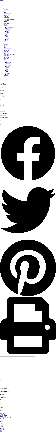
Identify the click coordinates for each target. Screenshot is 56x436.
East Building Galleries (7, 13)
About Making (8, 29)
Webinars (7, 32)
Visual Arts (7, 39)
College (5, 21)
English (7, 36)
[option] (29, 4)
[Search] (11, 6)
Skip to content (2, 0)
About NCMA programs (9, 64)
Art (3, 8)
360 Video (7, 31)
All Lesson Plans (8, 68)
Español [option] (4, 4)
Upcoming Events (6, 15)
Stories (1, 430)
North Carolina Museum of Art (4, 391)
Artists (1, 402)
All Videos (7, 26)
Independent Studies (7, 18)
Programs (4, 14)
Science (7, 72)
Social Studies (8, 38)
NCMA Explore (6, 23)
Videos (5, 60)
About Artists (8, 28)
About (2, 1)
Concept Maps (6, 40)
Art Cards (5, 24)
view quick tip (2, 119)
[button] (28, 153)
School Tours (6, 16)
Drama (7, 35)
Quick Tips (5, 25)
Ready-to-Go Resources (7, 22)
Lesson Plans (2, 428)
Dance (7, 34)
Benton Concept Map (3, 84)
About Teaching (8, 30)
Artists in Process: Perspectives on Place (9, 19)
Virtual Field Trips (6, 17)
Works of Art (6, 9)
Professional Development (3, 415)
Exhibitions (6, 10)
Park (5, 12)
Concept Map (2, 83)
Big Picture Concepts (4, 117)
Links (5, 41)
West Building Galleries (3, 408)
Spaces (4, 11)
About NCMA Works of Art (10, 27)
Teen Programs (6, 20)
